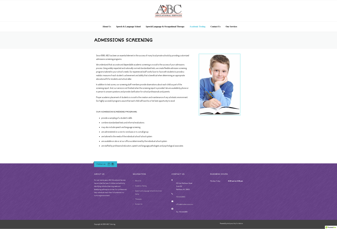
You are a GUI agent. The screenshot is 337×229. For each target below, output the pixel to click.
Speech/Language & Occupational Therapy (165, 26)
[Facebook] (108, 164)
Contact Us (215, 26)
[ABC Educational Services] (168, 10)
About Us (106, 26)
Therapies (138, 199)
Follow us (101, 164)
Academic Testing (197, 26)
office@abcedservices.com (184, 204)
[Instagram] (112, 164)
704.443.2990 (180, 197)
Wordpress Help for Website (235, 223)
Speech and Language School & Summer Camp (148, 192)
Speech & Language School (128, 26)
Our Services (231, 26)
